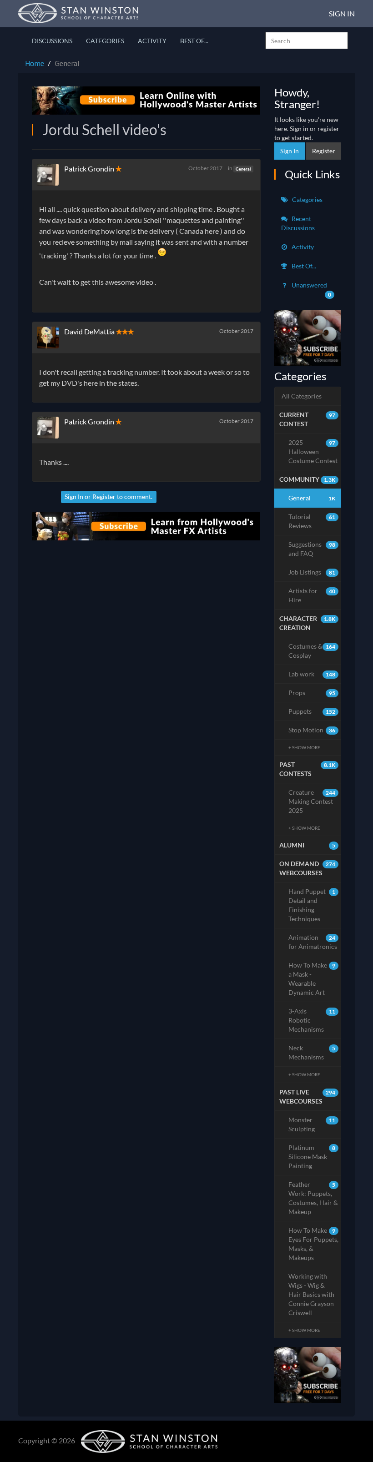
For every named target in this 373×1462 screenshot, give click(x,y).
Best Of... (194, 41)
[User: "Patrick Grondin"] (50, 175)
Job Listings (312, 572)
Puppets (312, 711)
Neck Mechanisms (312, 1052)
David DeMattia (89, 331)
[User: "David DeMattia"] (50, 337)
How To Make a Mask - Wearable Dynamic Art (312, 978)
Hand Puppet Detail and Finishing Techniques (312, 905)
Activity (152, 41)
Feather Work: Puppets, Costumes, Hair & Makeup (313, 1197)
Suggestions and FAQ (312, 548)
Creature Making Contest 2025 (312, 801)
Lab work (312, 674)
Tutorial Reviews (312, 521)
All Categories (302, 396)
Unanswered (311, 289)
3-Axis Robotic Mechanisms (312, 1020)
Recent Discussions (298, 223)
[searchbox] (306, 40)
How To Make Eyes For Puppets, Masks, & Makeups (313, 1243)
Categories (105, 41)
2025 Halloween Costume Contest (313, 451)
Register (104, 496)
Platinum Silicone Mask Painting (312, 1157)
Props (312, 692)
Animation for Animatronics (312, 941)
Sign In (342, 13)
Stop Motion (312, 730)
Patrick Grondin (89, 168)
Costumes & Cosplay (312, 650)
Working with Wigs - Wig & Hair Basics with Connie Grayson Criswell (311, 1294)
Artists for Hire (312, 595)
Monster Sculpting (312, 1124)
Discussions (52, 41)
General (243, 168)
